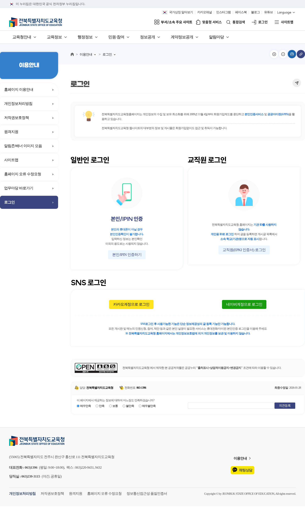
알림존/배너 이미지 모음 (23, 146)
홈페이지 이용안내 (18, 89)
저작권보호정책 (16, 118)
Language (284, 13)
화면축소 (283, 54)
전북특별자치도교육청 (152, 441)
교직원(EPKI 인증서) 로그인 (244, 250)
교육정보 (54, 37)
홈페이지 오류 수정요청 (22, 174)
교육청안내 (21, 37)
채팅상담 (245, 470)
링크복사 (301, 54)
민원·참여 (116, 37)
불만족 (130, 405)
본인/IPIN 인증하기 (127, 255)
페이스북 (241, 12)
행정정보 (85, 37)
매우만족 (85, 405)
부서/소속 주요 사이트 (176, 22)
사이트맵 (287, 22)
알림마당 (216, 37)
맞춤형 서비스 (212, 22)
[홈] (72, 54)
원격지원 (11, 132)
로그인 (263, 22)
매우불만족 (149, 405)
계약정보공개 (182, 37)
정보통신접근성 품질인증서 (147, 494)
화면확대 (274, 54)
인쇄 (292, 54)
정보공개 (147, 37)
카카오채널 (204, 12)
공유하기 (297, 83)
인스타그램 (223, 12)
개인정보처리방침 (18, 104)
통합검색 (239, 22)
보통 (115, 405)
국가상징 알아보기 (181, 12)
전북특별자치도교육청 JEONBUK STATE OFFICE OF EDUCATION (35, 22)
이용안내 (86, 54)
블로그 (255, 12)
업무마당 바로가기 (18, 188)
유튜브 (268, 12)
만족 (101, 405)
